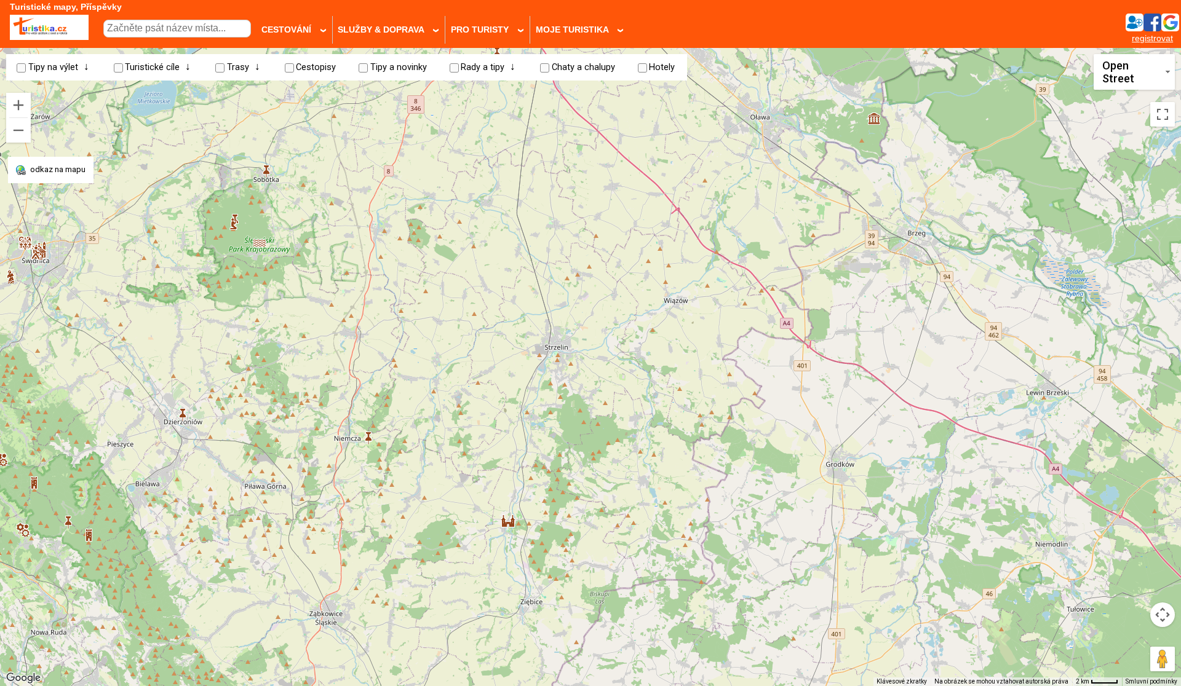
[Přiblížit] (18, 105)
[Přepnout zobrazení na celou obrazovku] (1162, 114)
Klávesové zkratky (902, 681)
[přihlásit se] (1152, 28)
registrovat (1152, 38)
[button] (259, 238)
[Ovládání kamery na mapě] (1162, 614)
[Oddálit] (18, 130)
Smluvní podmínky (1151, 681)
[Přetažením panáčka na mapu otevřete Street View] (1162, 659)
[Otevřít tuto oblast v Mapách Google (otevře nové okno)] (23, 678)
